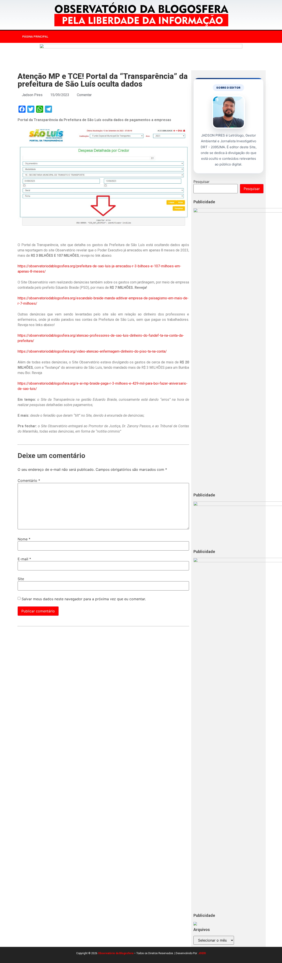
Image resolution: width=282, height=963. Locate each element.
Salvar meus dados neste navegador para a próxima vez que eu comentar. (84, 599)
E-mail (24, 559)
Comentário (29, 480)
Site (21, 579)
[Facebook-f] (212, 36)
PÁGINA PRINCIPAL (35, 36)
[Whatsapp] (239, 36)
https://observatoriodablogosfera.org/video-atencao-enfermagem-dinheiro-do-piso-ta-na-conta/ (92, 351)
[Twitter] (230, 36)
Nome (24, 539)
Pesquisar (201, 181)
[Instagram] (221, 36)
